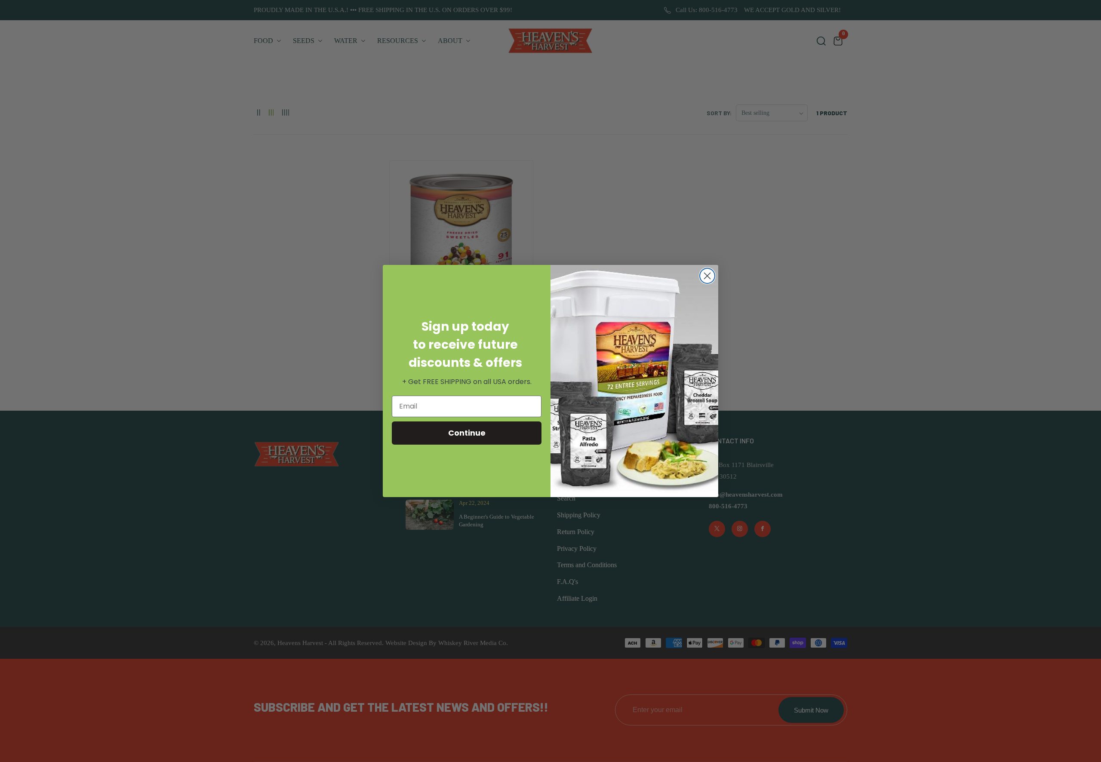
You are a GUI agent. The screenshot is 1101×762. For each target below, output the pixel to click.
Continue (467, 432)
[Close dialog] (707, 275)
